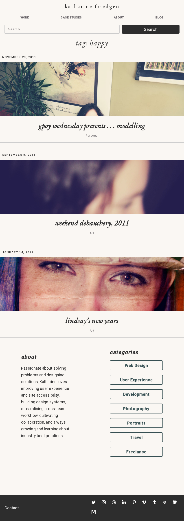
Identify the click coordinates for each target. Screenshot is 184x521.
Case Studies (71, 17)
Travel (136, 437)
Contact (11, 507)
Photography (136, 408)
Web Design (136, 365)
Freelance (136, 451)
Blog (160, 17)
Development (136, 394)
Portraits (136, 423)
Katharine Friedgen (92, 6)
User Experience (136, 379)
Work (24, 17)
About (119, 17)
